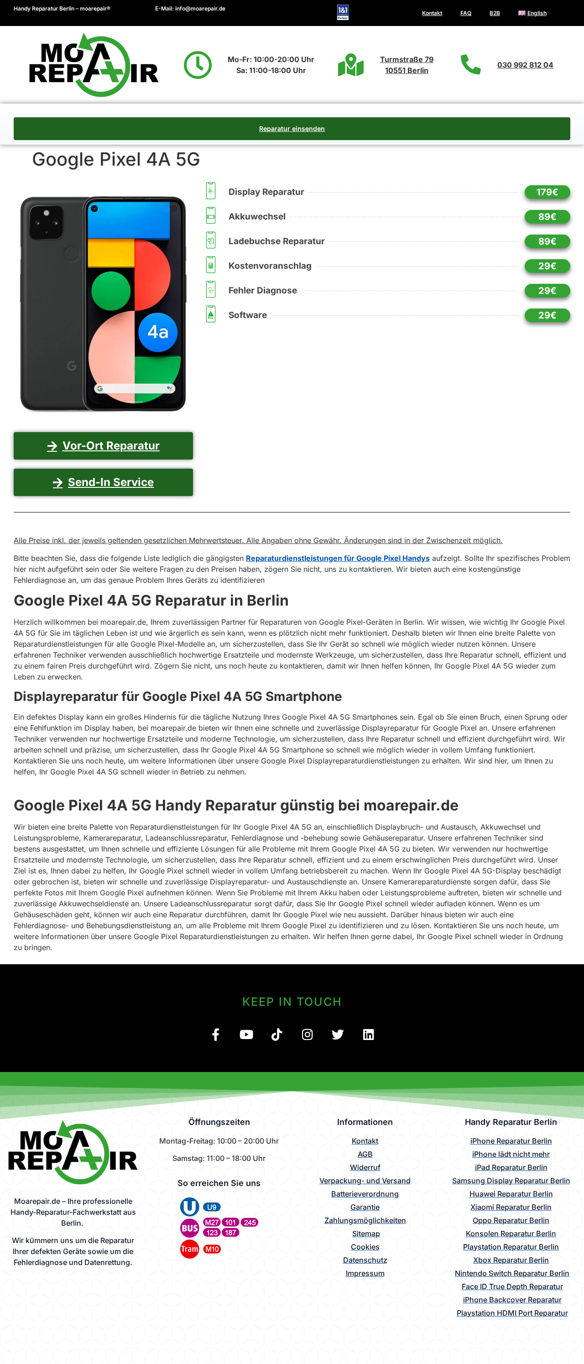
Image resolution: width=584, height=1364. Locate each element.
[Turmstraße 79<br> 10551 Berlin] (350, 64)
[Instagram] (307, 1034)
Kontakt (432, 13)
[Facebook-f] (215, 1034)
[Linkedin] (368, 1034)
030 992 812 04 (525, 64)
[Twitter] (338, 1034)
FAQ (465, 13)
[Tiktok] (277, 1034)
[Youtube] (246, 1034)
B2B (495, 13)
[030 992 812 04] (471, 65)
